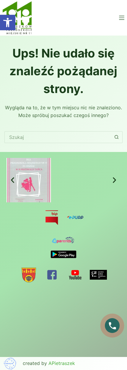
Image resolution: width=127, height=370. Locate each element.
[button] (12, 180)
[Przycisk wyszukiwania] (117, 137)
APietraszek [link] (61, 363)
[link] (7, 22)
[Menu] (121, 17)
